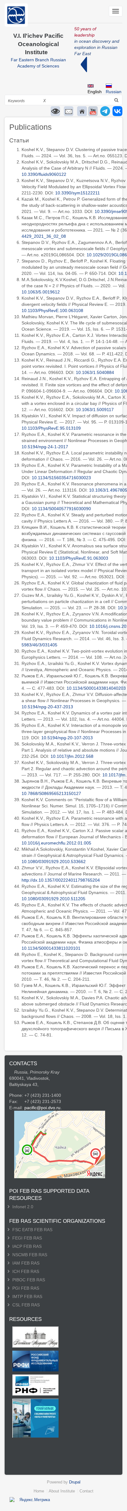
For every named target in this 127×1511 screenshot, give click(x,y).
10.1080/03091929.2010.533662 (54, 861)
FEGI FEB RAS (27, 1237)
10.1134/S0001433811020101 (51, 948)
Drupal (74, 1482)
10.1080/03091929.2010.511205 (53, 898)
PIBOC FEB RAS (28, 1279)
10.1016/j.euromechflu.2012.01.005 (56, 842)
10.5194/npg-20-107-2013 (67, 737)
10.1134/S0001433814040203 (96, 688)
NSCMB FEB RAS (29, 1254)
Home (39, 1491)
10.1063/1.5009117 (95, 409)
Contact (86, 1491)
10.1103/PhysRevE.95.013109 (51, 428)
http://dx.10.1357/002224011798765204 (61, 880)
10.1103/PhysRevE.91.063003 (78, 558)
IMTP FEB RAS (27, 1296)
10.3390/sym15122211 (77, 192)
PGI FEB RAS (25, 1288)
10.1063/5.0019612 (41, 291)
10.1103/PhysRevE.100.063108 (52, 310)
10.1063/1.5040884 (95, 372)
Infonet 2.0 (22, 1206)
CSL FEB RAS (26, 1304)
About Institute (62, 1491)
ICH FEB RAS (25, 1271)
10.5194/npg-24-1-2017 (45, 446)
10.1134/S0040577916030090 (61, 508)
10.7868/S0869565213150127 (51, 793)
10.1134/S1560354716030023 (61, 477)
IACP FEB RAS (27, 1246)
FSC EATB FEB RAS (32, 1229)
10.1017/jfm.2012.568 (72, 756)
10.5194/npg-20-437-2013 (47, 706)
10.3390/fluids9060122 (44, 174)
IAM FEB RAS (25, 1263)
